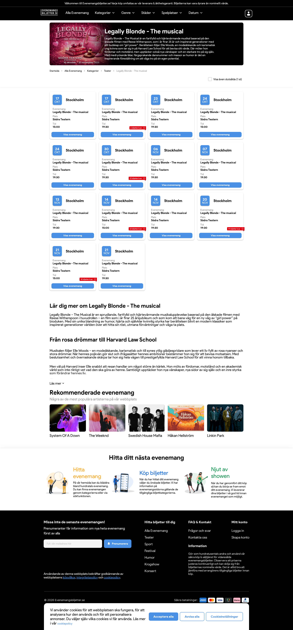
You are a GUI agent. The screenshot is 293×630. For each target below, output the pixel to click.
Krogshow (152, 564)
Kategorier (103, 13)
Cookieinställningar (197, 577)
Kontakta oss (197, 537)
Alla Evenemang (77, 13)
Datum (194, 13)
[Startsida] (51, 13)
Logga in (238, 531)
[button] (105, 13)
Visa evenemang (72, 134)
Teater (149, 537)
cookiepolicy (112, 577)
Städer (146, 13)
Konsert (150, 571)
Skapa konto (240, 537)
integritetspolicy (87, 577)
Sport (149, 544)
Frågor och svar (199, 531)
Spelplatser (170, 13)
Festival (150, 551)
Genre (126, 13)
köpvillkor (69, 577)
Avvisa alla (192, 616)
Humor (150, 557)
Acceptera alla (163, 616)
